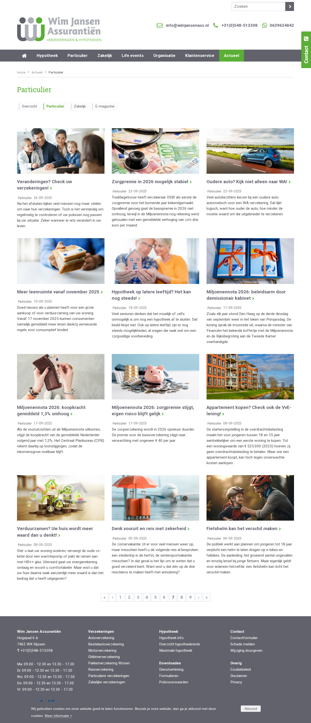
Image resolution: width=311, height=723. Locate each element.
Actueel (37, 72)
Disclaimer (238, 676)
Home (21, 72)
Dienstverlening (171, 669)
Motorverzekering (102, 650)
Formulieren (168, 676)
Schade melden (242, 644)
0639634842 (282, 25)
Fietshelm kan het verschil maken (242, 528)
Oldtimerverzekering (104, 657)
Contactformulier (244, 638)
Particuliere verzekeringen (108, 676)
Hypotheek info (171, 638)
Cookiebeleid (240, 669)
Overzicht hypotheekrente (179, 644)
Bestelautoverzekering (106, 644)
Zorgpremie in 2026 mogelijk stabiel (150, 181)
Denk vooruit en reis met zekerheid (149, 528)
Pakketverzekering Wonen (109, 663)
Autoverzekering (101, 638)
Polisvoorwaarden (173, 682)
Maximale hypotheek (175, 650)
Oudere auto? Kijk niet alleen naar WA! (247, 181)
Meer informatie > (58, 716)
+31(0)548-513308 (239, 25)
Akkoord (250, 709)
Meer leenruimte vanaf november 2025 (58, 292)
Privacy (236, 682)
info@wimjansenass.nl (187, 25)
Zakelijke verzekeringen (106, 682)
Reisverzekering (100, 669)
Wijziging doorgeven (246, 650)
